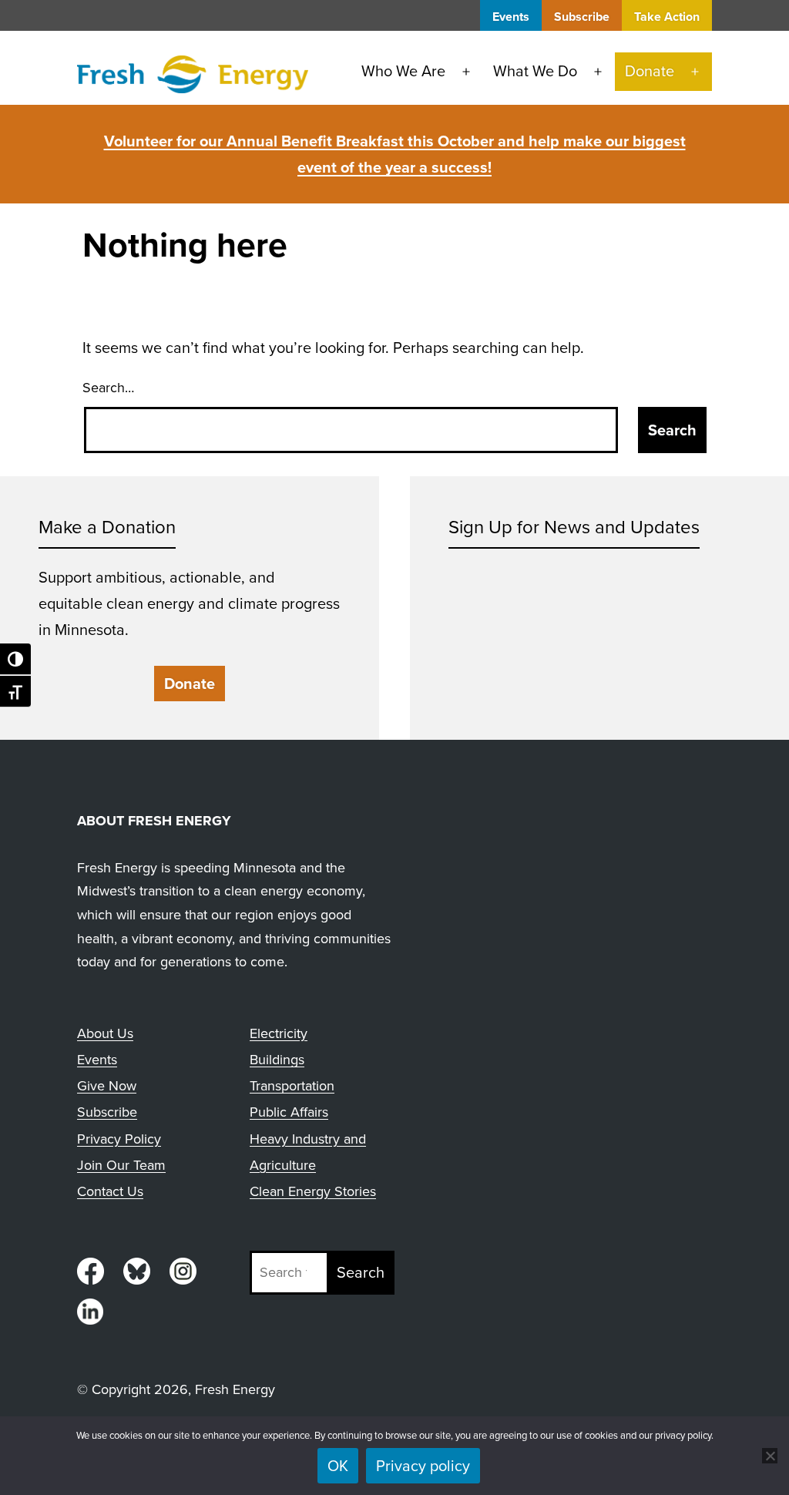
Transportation (292, 1086)
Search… (108, 388)
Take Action (667, 16)
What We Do (535, 70)
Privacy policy (423, 1465)
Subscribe (581, 16)
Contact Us (110, 1191)
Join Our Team (121, 1165)
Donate (649, 70)
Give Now (106, 1086)
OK (337, 1465)
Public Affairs (289, 1112)
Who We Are (403, 70)
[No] (769, 1455)
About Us (105, 1033)
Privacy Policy (119, 1139)
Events (510, 16)
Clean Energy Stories (313, 1191)
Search (360, 1272)
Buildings (277, 1060)
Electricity (278, 1033)
